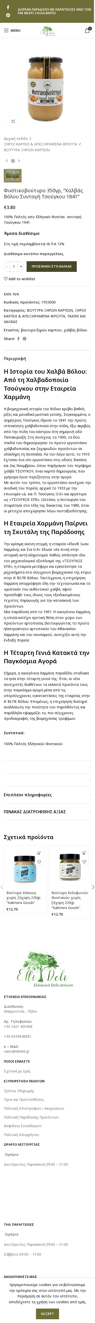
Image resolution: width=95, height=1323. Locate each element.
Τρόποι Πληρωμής (19, 1090)
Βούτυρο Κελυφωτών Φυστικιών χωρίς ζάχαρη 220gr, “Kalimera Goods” (69, 900)
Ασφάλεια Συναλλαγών (23, 1125)
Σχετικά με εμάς (17, 1071)
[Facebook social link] (8, 7)
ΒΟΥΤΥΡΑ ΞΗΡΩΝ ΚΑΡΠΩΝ (27, 149)
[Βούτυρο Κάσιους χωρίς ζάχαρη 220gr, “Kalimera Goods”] (25, 867)
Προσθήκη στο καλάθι (52, 266)
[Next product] (19, 161)
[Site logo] (47, 30)
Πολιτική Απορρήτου (21, 1134)
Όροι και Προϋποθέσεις (24, 1099)
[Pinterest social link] (8, 15)
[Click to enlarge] (13, 121)
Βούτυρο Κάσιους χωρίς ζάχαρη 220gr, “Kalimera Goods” (23, 897)
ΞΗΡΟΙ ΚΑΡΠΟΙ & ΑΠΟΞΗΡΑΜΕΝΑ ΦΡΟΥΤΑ (40, 144)
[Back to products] (13, 161)
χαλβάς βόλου (75, 330)
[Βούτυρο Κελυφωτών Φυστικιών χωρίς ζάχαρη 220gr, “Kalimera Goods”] (70, 867)
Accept (47, 1313)
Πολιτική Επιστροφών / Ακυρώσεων (34, 1108)
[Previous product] (7, 161)
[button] (39, 852)
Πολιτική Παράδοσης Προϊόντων (31, 1117)
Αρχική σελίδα (16, 138)
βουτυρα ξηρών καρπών (41, 330)
